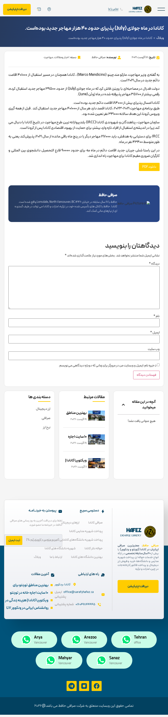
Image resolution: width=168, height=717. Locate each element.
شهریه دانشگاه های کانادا (60, 548)
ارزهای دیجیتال (70, 522)
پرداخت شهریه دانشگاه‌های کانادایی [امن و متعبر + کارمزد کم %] (64, 540)
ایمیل (155, 332)
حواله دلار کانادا (94, 548)
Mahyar (65, 658)
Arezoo (90, 637)
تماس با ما (113, 9)
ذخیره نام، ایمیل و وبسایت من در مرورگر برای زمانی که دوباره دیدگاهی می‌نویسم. (108, 365)
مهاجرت (48, 57)
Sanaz (114, 658)
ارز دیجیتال (43, 409)
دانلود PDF (149, 166)
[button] (161, 9)
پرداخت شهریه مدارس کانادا (86, 531)
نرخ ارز (46, 427)
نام (156, 316)
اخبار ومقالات (61, 57)
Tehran (140, 637)
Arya (38, 637)
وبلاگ (160, 38)
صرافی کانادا (95, 522)
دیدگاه (154, 263)
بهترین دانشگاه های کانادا (87, 557)
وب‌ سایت (154, 349)
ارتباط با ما (56, 557)
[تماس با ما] (121, 9)
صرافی (46, 418)
